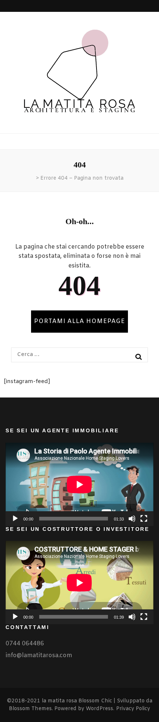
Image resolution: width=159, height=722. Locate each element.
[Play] (15, 518)
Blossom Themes (30, 708)
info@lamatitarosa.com (39, 655)
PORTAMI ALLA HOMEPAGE (79, 321)
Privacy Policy (133, 708)
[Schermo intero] (144, 518)
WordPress (99, 708)
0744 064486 (25, 644)
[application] (79, 484)
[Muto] (132, 518)
